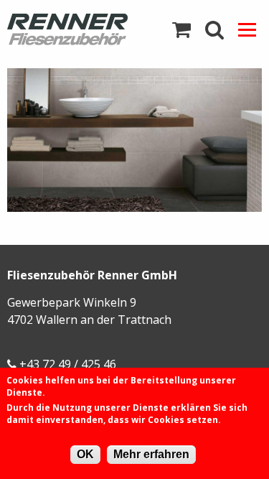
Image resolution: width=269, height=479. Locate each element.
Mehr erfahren (151, 454)
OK (85, 454)
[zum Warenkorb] (181, 30)
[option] (134, 140)
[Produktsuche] (214, 30)
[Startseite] (67, 30)
